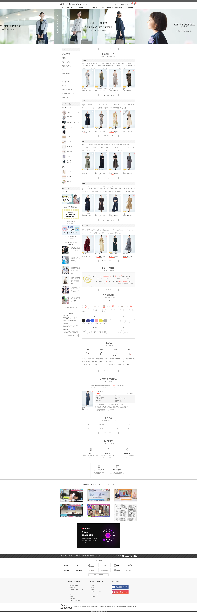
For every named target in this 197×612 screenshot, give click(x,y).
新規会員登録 (125, 4)
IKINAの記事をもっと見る (71, 307)
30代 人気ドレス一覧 (108, 135)
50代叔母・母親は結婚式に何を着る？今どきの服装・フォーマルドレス (75, 299)
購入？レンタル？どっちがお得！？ (75, 591)
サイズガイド (71, 596)
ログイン (117, 4)
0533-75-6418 (130, 556)
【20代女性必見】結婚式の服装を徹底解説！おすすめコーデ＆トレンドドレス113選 (75, 270)
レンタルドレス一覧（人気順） (109, 48)
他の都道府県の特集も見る (109, 432)
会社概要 (92, 585)
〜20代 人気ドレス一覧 (108, 95)
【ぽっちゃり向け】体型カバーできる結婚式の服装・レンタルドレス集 (75, 259)
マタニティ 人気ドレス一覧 (108, 260)
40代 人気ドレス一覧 (108, 178)
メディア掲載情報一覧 (98, 574)
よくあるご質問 (72, 598)
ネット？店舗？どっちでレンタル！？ (76, 589)
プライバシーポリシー (95, 594)
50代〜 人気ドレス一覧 (108, 220)
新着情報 (92, 587)
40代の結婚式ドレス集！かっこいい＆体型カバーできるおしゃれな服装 (75, 289)
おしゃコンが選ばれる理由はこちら (109, 289)
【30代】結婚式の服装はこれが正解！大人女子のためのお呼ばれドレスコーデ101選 (75, 280)
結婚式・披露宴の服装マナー (74, 585)
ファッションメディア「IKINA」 (75, 600)
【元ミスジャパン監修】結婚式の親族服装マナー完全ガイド (75, 249)
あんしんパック (115, 360)
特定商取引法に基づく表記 (96, 591)
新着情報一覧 (71, 335)
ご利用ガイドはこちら (109, 370)
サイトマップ (93, 596)
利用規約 (92, 589)
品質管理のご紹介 (72, 587)
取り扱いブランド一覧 (73, 594)
